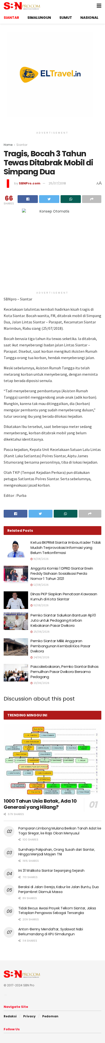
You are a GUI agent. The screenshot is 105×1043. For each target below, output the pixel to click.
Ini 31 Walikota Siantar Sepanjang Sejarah (51, 870)
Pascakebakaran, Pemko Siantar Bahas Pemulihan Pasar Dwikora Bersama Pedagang (65, 671)
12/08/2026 (41, 585)
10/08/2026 (41, 605)
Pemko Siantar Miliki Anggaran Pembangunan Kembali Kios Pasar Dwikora (60, 646)
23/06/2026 (41, 683)
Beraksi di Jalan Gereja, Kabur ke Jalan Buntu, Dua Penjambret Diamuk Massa (58, 889)
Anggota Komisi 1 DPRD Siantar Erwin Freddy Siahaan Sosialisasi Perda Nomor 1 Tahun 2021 (62, 573)
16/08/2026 (41, 559)
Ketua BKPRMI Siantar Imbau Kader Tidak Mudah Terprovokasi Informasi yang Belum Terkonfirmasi (66, 547)
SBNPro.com (29, 183)
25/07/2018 (57, 183)
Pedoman (50, 1016)
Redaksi (10, 1016)
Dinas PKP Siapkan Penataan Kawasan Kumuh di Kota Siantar (64, 596)
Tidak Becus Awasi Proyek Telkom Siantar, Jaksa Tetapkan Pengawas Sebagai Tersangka (57, 910)
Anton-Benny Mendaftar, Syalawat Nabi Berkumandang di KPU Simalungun (50, 932)
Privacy (29, 1016)
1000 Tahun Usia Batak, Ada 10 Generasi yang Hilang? (40, 804)
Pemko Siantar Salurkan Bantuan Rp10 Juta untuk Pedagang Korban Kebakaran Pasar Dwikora (63, 620)
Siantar (21, 145)
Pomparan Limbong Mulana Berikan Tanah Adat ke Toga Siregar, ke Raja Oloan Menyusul (59, 831)
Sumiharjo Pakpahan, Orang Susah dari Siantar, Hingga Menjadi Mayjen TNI (56, 852)
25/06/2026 (41, 632)
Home (8, 145)
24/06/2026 (41, 657)
